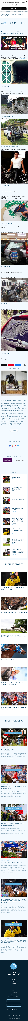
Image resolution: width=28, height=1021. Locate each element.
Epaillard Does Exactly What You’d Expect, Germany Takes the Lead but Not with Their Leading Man (18, 521)
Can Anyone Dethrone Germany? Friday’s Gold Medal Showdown (18, 499)
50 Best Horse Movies (8, 660)
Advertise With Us (13, 1001)
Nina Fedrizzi (5, 23)
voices (14, 981)
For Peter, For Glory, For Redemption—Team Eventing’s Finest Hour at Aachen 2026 (18, 551)
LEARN (14, 983)
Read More (14, 430)
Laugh (9, 14)
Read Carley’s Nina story (15, 424)
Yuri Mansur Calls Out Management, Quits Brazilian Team (17, 530)
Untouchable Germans (16, 477)
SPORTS (14, 979)
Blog (6, 14)
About (14, 990)
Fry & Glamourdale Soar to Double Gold (14, 612)
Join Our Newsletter (14, 1005)
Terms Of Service (14, 994)
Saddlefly (22, 58)
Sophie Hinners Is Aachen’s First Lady (17, 509)
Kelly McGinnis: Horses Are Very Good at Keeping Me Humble (13, 683)
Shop (14, 986)
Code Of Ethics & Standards (14, 996)
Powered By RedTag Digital (14, 1018)
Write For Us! (14, 992)
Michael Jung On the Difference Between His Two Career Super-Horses (18, 540)
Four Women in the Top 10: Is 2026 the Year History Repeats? (17, 489)
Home (2, 14)
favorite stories (21, 423)
